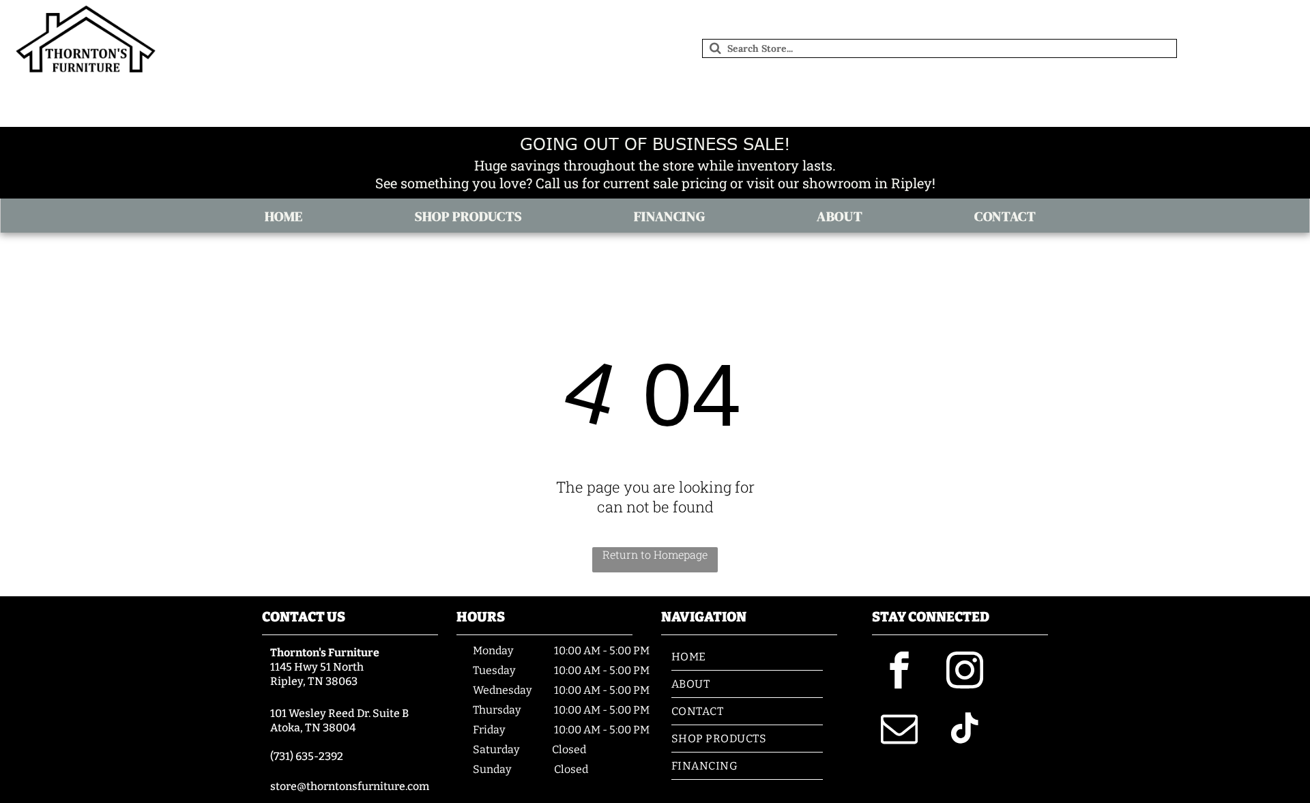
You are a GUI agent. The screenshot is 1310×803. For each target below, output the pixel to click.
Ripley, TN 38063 (314, 681)
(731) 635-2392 (306, 756)
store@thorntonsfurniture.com (349, 786)
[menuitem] (289, 216)
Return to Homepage (655, 554)
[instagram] (964, 672)
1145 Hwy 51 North (317, 666)
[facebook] (899, 672)
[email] (899, 730)
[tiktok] (964, 730)
